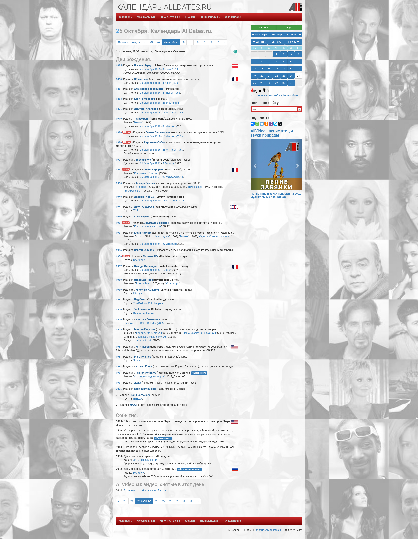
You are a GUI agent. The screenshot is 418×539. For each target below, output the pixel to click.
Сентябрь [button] (260, 41)
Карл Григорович (144, 98)
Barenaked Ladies (143, 313)
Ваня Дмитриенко (145, 388)
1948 (180, 112)
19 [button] (254, 75)
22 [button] (276, 75)
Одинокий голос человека (215, 236)
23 (151, 42)
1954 (119, 232)
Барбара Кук (143, 159)
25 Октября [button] (276, 34)
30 (211, 42)
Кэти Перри (143, 346)
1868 (119, 98)
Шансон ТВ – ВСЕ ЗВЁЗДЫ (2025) (144, 323)
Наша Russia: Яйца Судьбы (199, 333)
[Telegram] (262, 124)
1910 (119, 118)
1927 (119, 159)
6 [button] (261, 61)
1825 (119, 65)
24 (158, 42)
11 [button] (298, 61)
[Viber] (271, 124)
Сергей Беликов (144, 250)
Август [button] (289, 27)
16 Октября (169, 112)
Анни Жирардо (153, 169)
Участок (141, 186)
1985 (119, 356)
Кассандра (172, 283)
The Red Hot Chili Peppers (148, 303)
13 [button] (261, 68)
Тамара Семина (145, 183)
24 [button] (291, 75)
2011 (180, 176)
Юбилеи (190, 17)
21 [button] (269, 75)
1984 (119, 346)
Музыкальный (146, 17)
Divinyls (137, 293)
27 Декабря (169, 243)
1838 (119, 79)
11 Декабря (169, 136)
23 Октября (169, 149)
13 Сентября (170, 200)
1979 (119, 329)
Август (136, 42)
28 (197, 42)
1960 (119, 279)
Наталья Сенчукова (148, 319)
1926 (119, 132)
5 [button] (254, 61)
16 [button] (283, 68)
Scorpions (139, 260)
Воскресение (132, 190)
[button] (254, 164)
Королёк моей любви (149, 333)
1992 (119, 366)
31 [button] (291, 83)
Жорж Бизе (141, 79)
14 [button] (269, 68)
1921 (177, 102)
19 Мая (166, 269)
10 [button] (291, 61)
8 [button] (276, 61)
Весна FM (138, 472)
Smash (137, 360)
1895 (119, 108)
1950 (119, 216)
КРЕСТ (133, 404)
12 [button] (254, 68)
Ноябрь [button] (292, 41)
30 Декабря (169, 126)
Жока (137, 382)
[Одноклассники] (266, 124)
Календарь (125, 17)
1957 (119, 266)
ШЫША (137, 398)
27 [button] (261, 83)
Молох (184, 236)
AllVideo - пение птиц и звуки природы (272, 133)
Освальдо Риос (143, 279)
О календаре (233, 17)
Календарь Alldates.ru (268, 529)
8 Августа (168, 163)
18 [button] (298, 68)
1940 (119, 196)
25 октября (170, 42)
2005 (119, 388)
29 (204, 42)
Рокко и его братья (146, 173)
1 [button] (276, 54)
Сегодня (123, 42)
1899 (175, 69)
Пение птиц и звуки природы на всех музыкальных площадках (276, 195)
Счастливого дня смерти (149, 376)
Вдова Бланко (144, 283)
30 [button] (283, 83)
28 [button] (269, 83)
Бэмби (138, 122)
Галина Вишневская (157, 132)
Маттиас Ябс (151, 256)
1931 (119, 169)
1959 (180, 149)
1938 (119, 183)
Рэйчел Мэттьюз (146, 372)
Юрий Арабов (142, 232)
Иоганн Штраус (143, 65)
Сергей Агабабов (154, 142)
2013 (181, 200)
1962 (119, 299)
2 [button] (283, 54)
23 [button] (283, 75)
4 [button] (298, 54)
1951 (119, 222)
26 (183, 42)
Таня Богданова (141, 395)
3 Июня (166, 69)
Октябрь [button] (276, 41)
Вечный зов (195, 186)
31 (218, 42)
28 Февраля (169, 176)
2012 (180, 136)
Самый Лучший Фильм (152, 336)
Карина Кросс (144, 366)
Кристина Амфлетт (147, 289)
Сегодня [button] (263, 27)
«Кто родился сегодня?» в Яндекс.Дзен (274, 95)
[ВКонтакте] (253, 124)
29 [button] (276, 83)
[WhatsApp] (257, 124)
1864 (119, 89)
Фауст (139, 236)
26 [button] (254, 83)
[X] (280, 124)
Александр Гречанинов (148, 88)
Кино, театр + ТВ (170, 17)
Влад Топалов (142, 356)
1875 (175, 82)
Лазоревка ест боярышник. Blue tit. (145, 490)
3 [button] (291, 54)
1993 (119, 372)
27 (190, 42)
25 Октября (147, 69)
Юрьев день (161, 236)
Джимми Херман (144, 196)
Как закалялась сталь (147, 226)
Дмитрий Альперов (146, 108)
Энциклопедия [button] (209, 17)
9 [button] (283, 61)
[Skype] (275, 124)
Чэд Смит (140, 299)
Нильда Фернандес (146, 266)
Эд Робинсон (142, 309)
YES (135, 210)
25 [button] (298, 75)
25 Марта (168, 102)
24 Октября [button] (260, 34)
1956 (177, 92)
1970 (119, 309)
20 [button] (261, 75)
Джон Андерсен (144, 206)
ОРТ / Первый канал (144, 459)
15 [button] (276, 68)
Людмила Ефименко (157, 222)
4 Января (168, 92)
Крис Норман (142, 216)
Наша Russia (144, 340)
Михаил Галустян (144, 329)
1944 (119, 206)
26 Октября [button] (292, 34)
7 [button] (269, 61)
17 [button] (291, 68)
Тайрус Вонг (141, 118)
